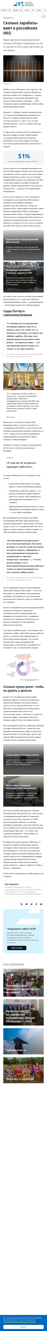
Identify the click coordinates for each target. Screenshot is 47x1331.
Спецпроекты (8, 18)
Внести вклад (16, 948)
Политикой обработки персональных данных (20, 1322)
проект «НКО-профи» (34, 813)
